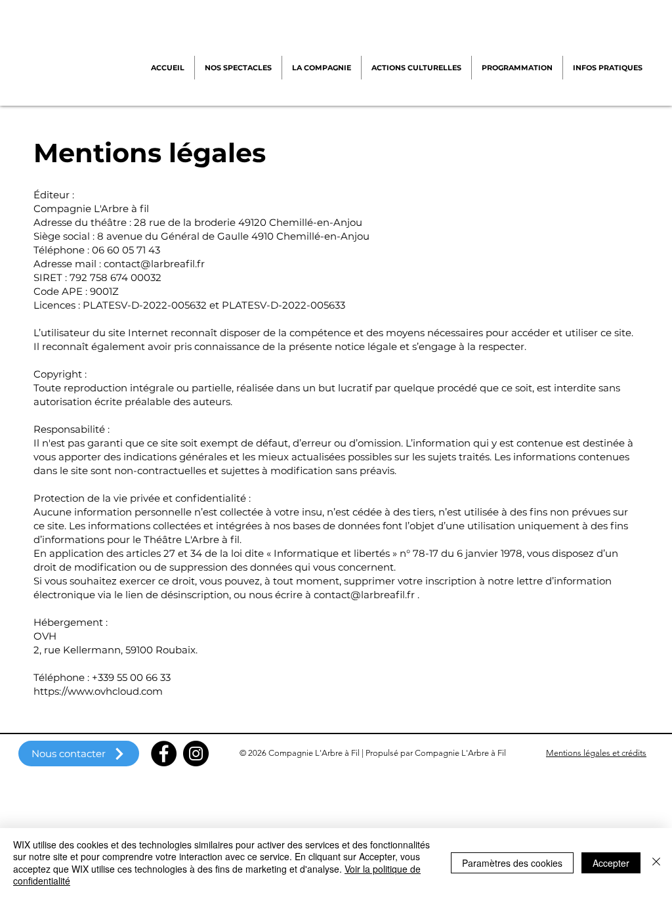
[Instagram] (196, 753)
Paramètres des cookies (512, 862)
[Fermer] (656, 862)
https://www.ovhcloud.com (98, 691)
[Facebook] (164, 753)
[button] (321, 67)
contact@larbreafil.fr (154, 263)
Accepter (611, 862)
